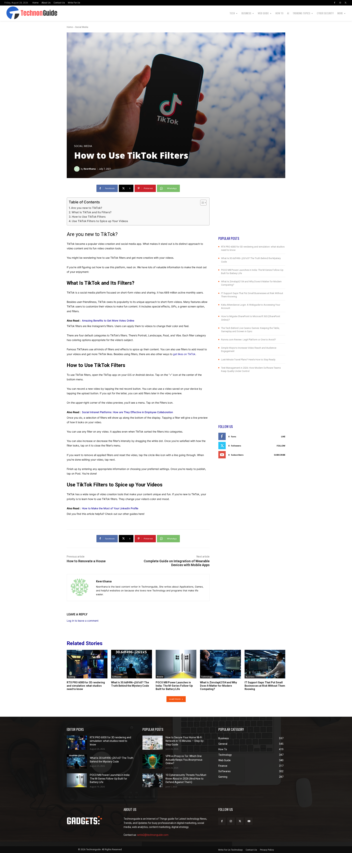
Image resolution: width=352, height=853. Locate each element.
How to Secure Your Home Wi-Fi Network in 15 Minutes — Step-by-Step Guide (185, 741)
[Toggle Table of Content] (201, 203)
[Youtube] (248, 821)
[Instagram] (340, 3)
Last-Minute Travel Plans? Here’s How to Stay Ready (248, 359)
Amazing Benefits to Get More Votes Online (108, 320)
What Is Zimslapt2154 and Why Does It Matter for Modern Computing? (218, 685)
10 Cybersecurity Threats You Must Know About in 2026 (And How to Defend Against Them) (186, 778)
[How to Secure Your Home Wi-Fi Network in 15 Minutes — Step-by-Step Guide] (152, 743)
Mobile (160, 676)
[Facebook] (335, 3)
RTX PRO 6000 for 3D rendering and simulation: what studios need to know (86, 685)
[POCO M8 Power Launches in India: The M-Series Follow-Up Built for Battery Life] (176, 664)
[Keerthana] (77, 169)
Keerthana (90, 168)
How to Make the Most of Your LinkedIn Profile (110, 508)
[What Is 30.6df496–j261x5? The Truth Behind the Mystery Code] (131, 664)
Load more (175, 699)
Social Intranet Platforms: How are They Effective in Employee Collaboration (127, 412)
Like (283, 436)
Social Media (81, 27)
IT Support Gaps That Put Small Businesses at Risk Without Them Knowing (265, 685)
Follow (281, 445)
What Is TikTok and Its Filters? (91, 212)
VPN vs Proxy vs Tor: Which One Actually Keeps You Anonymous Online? (184, 760)
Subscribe (279, 454)
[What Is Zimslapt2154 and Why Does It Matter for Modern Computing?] (220, 664)
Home (70, 27)
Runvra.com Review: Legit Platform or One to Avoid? (248, 339)
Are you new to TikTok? (86, 208)
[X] (346, 3)
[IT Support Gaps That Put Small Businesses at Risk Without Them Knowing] (265, 664)
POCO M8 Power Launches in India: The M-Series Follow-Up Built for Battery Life (174, 685)
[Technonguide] (14, 13)
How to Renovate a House (86, 561)
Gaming (71, 676)
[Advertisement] (251, 210)
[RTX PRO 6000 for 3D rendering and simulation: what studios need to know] (87, 664)
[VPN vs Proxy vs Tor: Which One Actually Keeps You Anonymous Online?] (152, 761)
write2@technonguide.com (152, 834)
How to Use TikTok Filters (89, 216)
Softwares (116, 676)
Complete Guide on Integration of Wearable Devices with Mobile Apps (177, 563)
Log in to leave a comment (82, 620)
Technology (206, 676)
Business (250, 676)
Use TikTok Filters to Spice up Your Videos (100, 221)
